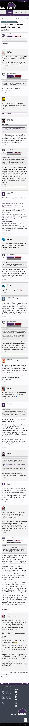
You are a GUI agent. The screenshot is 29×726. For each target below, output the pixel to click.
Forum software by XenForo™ (6, 724)
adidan (8, 506)
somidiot (9, 483)
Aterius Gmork (10, 119)
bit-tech (9, 33)
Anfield (8, 387)
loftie (8, 238)
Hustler (8, 97)
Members (23, 12)
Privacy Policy (26, 724)
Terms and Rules (18, 724)
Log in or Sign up (23, 1)
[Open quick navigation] (27, 18)
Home (3, 12)
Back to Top (3, 705)
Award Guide (3, 693)
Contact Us (23, 683)
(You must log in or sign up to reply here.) (19, 672)
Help (27, 683)
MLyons (3, 353)
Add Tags (5, 676)
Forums (10, 12)
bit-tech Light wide (5, 683)
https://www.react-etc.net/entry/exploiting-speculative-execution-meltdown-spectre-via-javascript (13, 224)
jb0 (7, 452)
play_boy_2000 (10, 297)
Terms (3, 697)
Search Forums (4, 15)
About (3, 691)
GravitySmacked (5, 113)
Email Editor (3, 695)
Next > (7, 29)
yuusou (8, 51)
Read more (5, 44)
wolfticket (9, 359)
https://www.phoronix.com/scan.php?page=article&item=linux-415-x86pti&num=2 (13, 205)
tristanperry (10, 192)
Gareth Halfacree (11, 73)
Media (16, 12)
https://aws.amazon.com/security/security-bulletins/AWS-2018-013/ (14, 215)
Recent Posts (12, 15)
